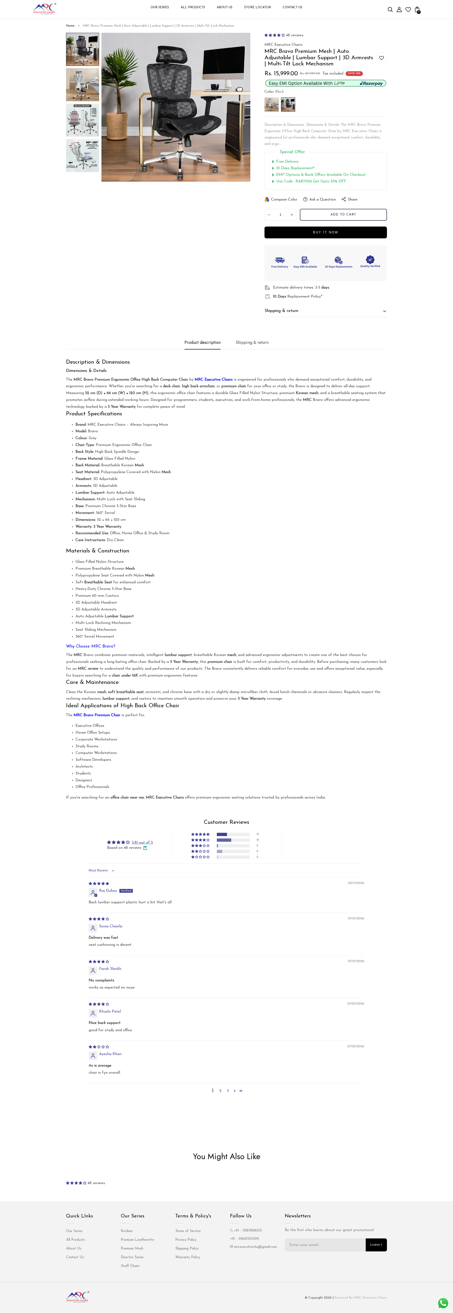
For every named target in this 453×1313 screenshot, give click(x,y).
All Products (75, 1240)
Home (70, 25)
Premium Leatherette (137, 1240)
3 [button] (228, 1091)
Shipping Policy (186, 1248)
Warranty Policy (187, 1257)
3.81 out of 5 (142, 843)
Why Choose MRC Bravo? (90, 646)
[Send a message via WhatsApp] (443, 1303)
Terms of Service (188, 1231)
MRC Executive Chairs (214, 380)
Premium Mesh (132, 1248)
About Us (73, 1248)
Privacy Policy (185, 1240)
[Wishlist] (408, 11)
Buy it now (325, 232)
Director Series (132, 1257)
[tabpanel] (82, 50)
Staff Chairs (130, 1266)
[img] (99, 884)
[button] (274, 35)
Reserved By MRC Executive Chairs (361, 1298)
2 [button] (220, 1091)
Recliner (127, 1231)
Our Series (74, 1231)
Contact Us (75, 1257)
